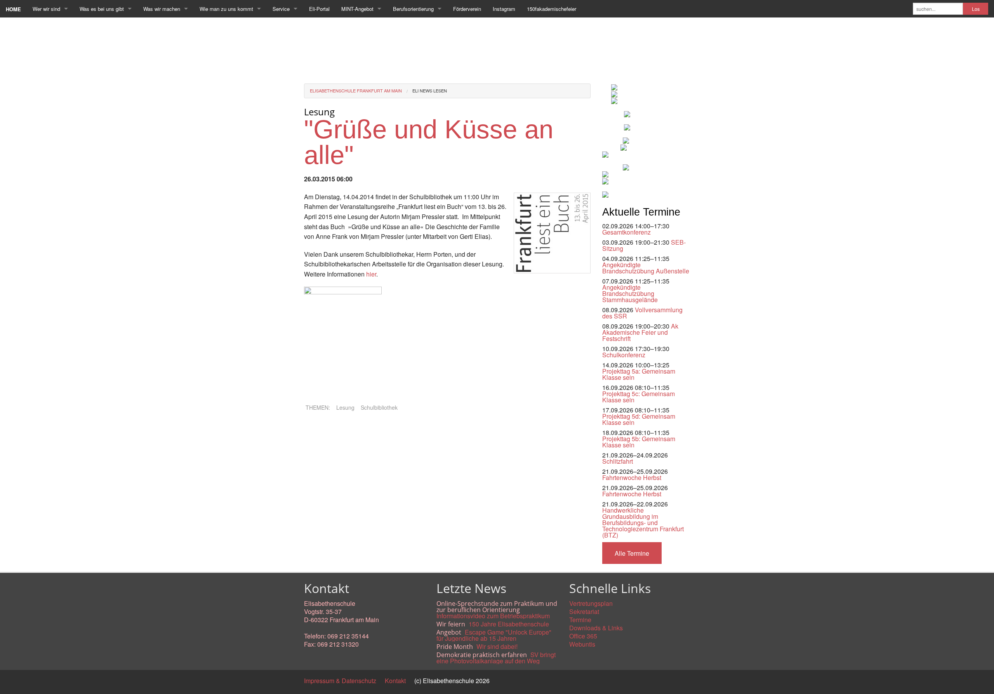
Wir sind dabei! (497, 646)
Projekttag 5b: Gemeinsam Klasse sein (638, 441)
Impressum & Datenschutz (340, 680)
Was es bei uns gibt (102, 8)
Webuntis (582, 644)
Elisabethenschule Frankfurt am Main (356, 90)
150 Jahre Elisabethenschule (509, 623)
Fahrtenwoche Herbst (631, 477)
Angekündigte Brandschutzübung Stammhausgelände (630, 293)
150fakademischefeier (551, 8)
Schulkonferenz (623, 354)
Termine (580, 619)
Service (281, 8)
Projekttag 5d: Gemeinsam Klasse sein (638, 419)
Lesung (345, 407)
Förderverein (467, 8)
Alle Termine (632, 553)
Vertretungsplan (591, 603)
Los (976, 8)
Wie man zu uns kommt (226, 8)
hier (371, 274)
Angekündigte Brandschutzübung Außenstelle (645, 267)
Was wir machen (161, 8)
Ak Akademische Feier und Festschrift (640, 332)
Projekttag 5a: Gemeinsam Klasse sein (638, 374)
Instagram (504, 8)
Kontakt (395, 680)
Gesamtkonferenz (626, 232)
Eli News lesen (429, 90)
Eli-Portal (319, 8)
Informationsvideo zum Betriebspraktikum (493, 615)
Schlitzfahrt (617, 461)
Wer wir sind (46, 8)
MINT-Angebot (357, 8)
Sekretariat (584, 611)
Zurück (313, 427)
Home (13, 9)
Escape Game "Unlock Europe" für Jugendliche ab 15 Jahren (493, 635)
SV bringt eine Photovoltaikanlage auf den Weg (496, 657)
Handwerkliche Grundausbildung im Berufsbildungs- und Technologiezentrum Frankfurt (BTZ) (643, 522)
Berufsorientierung (413, 8)
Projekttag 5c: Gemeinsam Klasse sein (638, 396)
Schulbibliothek (379, 407)
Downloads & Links (596, 627)
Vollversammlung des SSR (642, 312)
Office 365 (583, 635)
